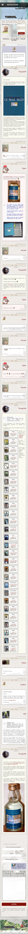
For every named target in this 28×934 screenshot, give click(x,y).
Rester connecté (21, 35)
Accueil (3, 20)
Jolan (23, 867)
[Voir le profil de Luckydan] (14, 48)
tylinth (23, 663)
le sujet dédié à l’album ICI (17, 763)
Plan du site (5, 931)
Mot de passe (19, 28)
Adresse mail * (12, 859)
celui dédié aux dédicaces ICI (12, 764)
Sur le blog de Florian (8, 176)
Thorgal (14, 867)
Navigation (12, 5)
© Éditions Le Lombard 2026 (20, 931)
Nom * (11, 853)
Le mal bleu (10, 284)
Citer (16, 142)
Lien (12, 142)
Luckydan (14, 51)
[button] (4, 871)
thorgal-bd (22, 72)
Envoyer (14, 904)
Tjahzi (24, 168)
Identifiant (19, 23)
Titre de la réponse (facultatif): (13, 847)
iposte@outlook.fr (12, 700)
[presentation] (4, 871)
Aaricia (19, 867)
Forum (7, 20)
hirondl (23, 147)
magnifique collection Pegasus (21, 436)
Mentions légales (11, 931)
